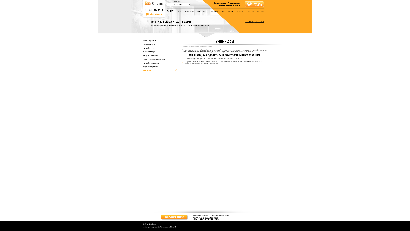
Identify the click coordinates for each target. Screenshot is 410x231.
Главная (184, 46)
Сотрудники (201, 11)
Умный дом (147, 71)
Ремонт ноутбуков (149, 41)
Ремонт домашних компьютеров (154, 59)
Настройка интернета (150, 56)
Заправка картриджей (150, 67)
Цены (180, 11)
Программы (214, 11)
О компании (189, 11)
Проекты (240, 11)
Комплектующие (227, 11)
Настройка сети (148, 48)
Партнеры (250, 11)
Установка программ (150, 52)
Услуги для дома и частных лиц (196, 46)
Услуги (170, 11)
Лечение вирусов (149, 44)
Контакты (260, 11)
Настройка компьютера (151, 63)
